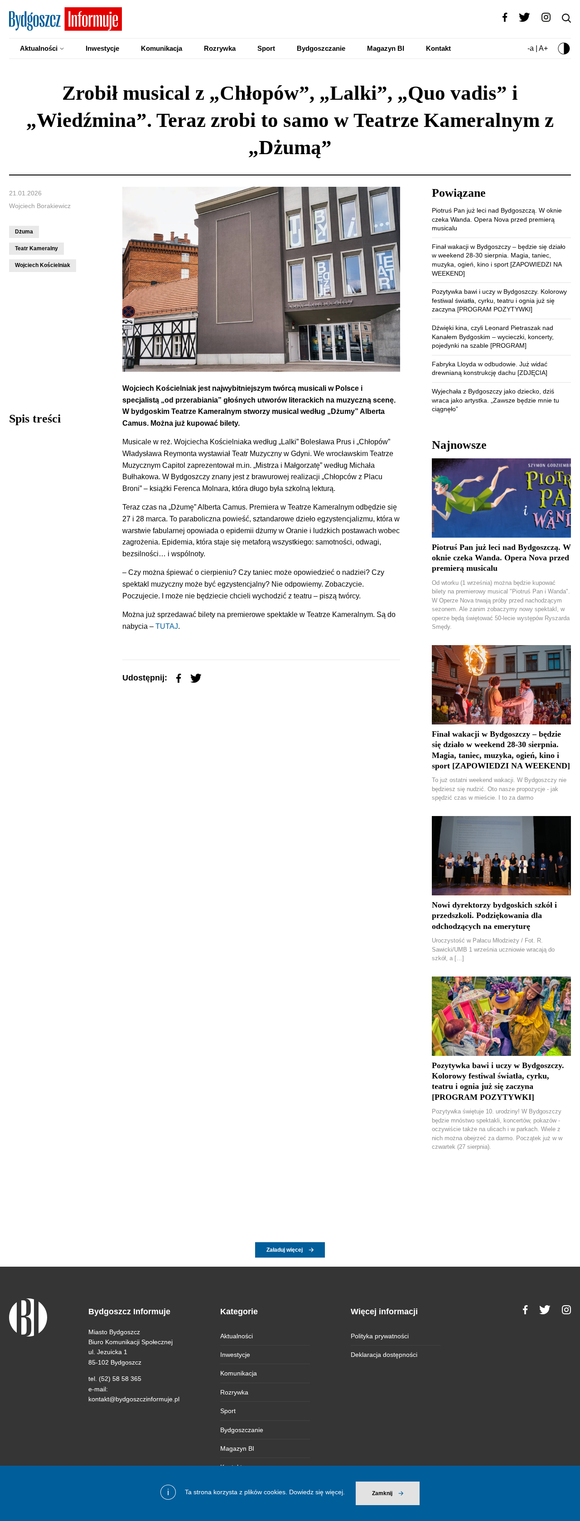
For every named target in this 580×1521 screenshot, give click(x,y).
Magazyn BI (385, 48)
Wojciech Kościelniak (42, 265)
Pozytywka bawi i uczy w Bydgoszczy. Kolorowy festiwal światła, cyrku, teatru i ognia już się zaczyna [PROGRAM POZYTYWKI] (499, 300)
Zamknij (382, 1493)
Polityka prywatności (380, 1336)
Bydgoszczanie (321, 48)
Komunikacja (161, 48)
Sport (266, 48)
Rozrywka (220, 48)
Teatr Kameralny (36, 248)
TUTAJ (166, 626)
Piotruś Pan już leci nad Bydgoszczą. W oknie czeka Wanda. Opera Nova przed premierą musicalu (497, 219)
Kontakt (438, 48)
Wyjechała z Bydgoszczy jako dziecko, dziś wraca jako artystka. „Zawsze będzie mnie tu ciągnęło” (495, 400)
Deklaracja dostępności (384, 1354)
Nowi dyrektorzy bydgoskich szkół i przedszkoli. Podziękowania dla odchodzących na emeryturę (494, 915)
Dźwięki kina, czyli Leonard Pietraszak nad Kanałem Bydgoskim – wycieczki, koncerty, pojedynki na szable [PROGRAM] (493, 336)
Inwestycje (102, 48)
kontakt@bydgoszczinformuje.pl (133, 1399)
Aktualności (39, 48)
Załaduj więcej (284, 1250)
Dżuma (24, 231)
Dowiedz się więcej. (317, 1492)
